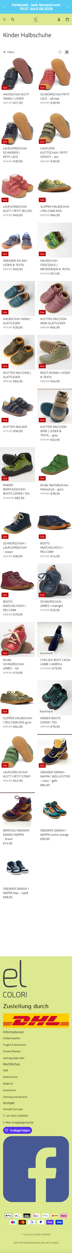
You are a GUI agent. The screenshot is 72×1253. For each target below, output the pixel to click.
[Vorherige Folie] (4, 6)
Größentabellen (12, 1038)
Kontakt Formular (13, 1109)
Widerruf (8, 1083)
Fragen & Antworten (14, 1045)
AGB (5, 1070)
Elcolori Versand (40, 1234)
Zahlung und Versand (15, 1097)
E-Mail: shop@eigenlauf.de (18, 1122)
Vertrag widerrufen (14, 1058)
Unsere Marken (12, 1051)
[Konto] (59, 19)
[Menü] (4, 19)
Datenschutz (10, 1077)
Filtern (11, 52)
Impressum (9, 1090)
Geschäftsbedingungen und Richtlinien (36, 1243)
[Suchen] (12, 19)
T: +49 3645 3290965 (15, 1116)
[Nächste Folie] (68, 6)
